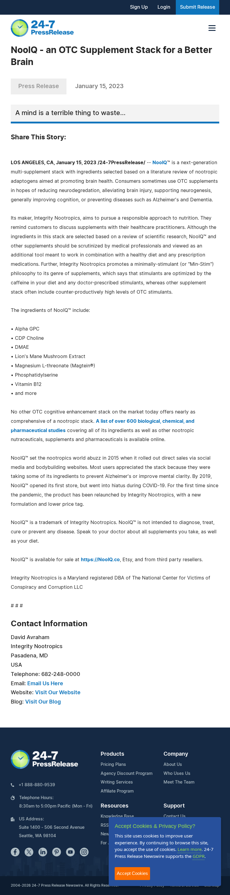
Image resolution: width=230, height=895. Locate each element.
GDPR (199, 856)
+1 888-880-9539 (37, 785)
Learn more (190, 849)
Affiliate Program (117, 791)
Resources (114, 806)
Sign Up (139, 7)
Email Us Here (45, 683)
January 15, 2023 (99, 86)
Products (112, 754)
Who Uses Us (177, 774)
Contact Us (175, 816)
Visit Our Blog (43, 702)
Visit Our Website (58, 692)
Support (174, 806)
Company (176, 754)
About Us (173, 765)
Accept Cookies (132, 873)
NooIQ (159, 162)
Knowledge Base (117, 816)
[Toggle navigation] (212, 28)
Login (164, 7)
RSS (105, 825)
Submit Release (197, 7)
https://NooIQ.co (100, 559)
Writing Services (117, 782)
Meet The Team (179, 782)
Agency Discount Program (126, 774)
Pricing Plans (113, 765)
